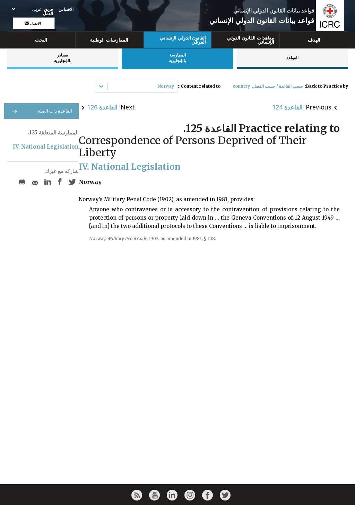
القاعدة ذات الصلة (55, 111)
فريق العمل (48, 11)
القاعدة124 (287, 107)
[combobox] (173, 86)
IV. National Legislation (46, 146)
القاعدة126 (102, 107)
